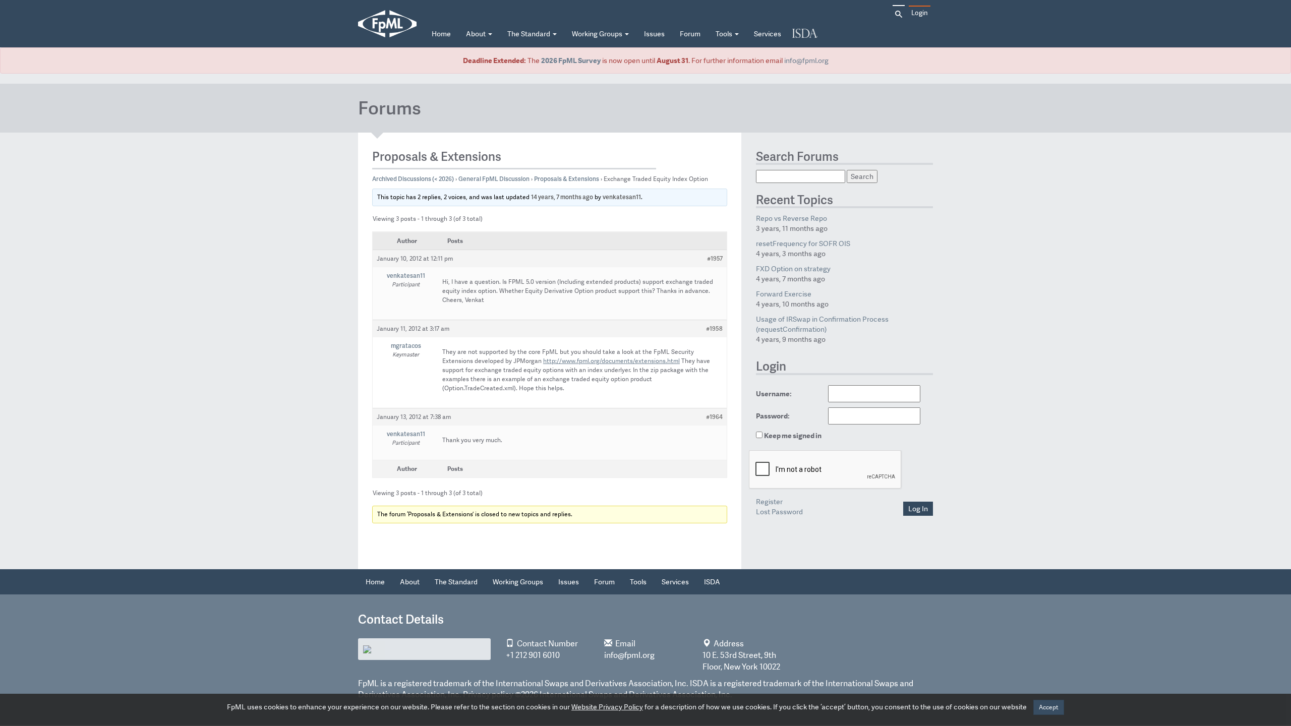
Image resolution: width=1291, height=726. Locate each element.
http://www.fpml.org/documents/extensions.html (611, 361)
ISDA (804, 34)
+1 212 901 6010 (533, 655)
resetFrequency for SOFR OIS (803, 243)
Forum (690, 33)
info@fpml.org (806, 60)
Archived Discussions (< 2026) (413, 178)
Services (767, 33)
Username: (774, 393)
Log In (918, 508)
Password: (773, 415)
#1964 (714, 416)
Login (919, 13)
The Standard (529, 33)
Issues (654, 33)
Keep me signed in (792, 435)
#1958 (714, 328)
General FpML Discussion (494, 178)
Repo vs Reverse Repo (791, 218)
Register (769, 501)
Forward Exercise (783, 293)
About (476, 33)
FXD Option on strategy (793, 268)
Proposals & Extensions (566, 178)
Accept (1049, 707)
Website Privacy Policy (607, 706)
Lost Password (779, 511)
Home (441, 33)
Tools (725, 33)
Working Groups (598, 33)
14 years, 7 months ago (562, 197)
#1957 (715, 258)
